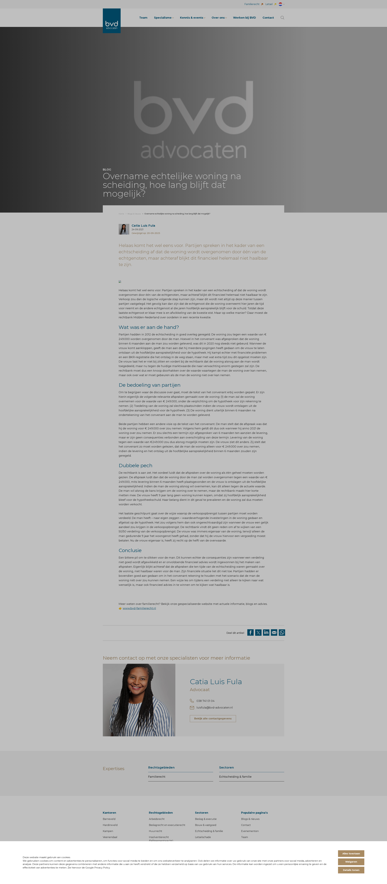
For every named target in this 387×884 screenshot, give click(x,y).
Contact (246, 825)
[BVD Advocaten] (112, 20)
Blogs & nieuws (250, 819)
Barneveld (109, 819)
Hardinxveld (110, 825)
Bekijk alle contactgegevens (213, 718)
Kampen (108, 831)
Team (244, 837)
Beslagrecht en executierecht (167, 825)
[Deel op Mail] (274, 632)
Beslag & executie (206, 819)
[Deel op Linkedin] (266, 632)
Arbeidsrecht (157, 819)
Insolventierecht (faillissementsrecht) (161, 839)
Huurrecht (155, 831)
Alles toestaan (351, 853)
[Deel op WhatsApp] (282, 632)
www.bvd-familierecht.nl (139, 608)
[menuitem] (121, 214)
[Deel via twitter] (258, 632)
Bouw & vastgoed (205, 825)
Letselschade (203, 837)
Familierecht (156, 776)
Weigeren (351, 861)
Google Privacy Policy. (97, 867)
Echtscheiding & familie (235, 776)
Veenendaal (110, 837)
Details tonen (351, 870)
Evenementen (250, 831)
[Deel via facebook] (250, 632)
